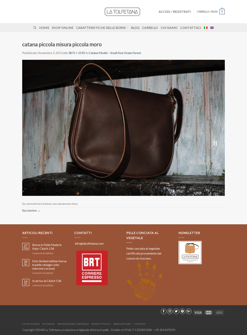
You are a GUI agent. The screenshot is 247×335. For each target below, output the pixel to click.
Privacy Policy (101, 323)
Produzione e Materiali (73, 323)
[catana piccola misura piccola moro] (123, 127)
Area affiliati (122, 323)
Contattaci (190, 27)
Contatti (140, 323)
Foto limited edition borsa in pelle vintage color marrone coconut (49, 264)
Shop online (63, 27)
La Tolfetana (31, 323)
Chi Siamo (169, 27)
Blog (135, 27)
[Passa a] (205, 28)
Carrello (150, 27)
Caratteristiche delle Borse (101, 27)
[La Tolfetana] (123, 12)
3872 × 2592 (76, 53)
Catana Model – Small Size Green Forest (115, 53)
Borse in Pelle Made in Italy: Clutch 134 (47, 246)
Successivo (31, 210)
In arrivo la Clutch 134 (46, 281)
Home (44, 27)
